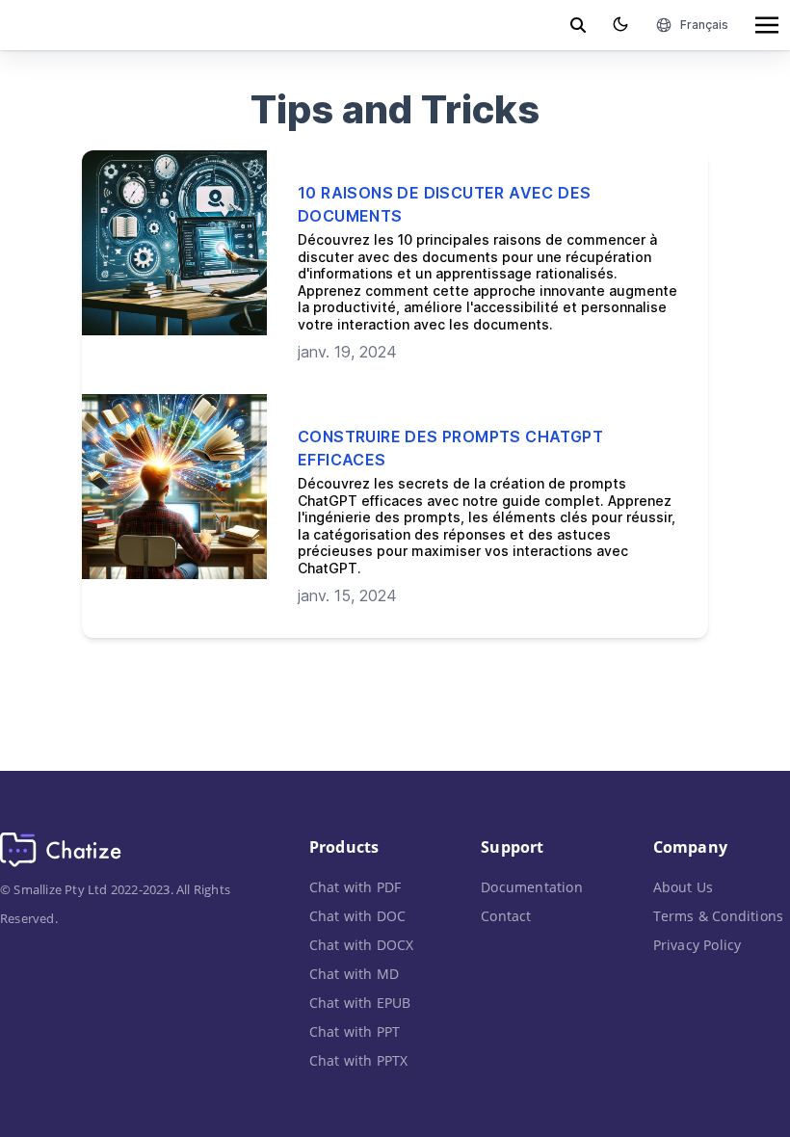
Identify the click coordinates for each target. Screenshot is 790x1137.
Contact (506, 916)
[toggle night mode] (620, 24)
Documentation (532, 887)
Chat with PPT (355, 1031)
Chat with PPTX (358, 1060)
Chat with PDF (355, 887)
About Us (683, 887)
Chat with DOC (358, 916)
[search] (578, 25)
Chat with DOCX (361, 945)
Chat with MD (354, 974)
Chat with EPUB (360, 1002)
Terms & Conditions (718, 916)
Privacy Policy (697, 945)
